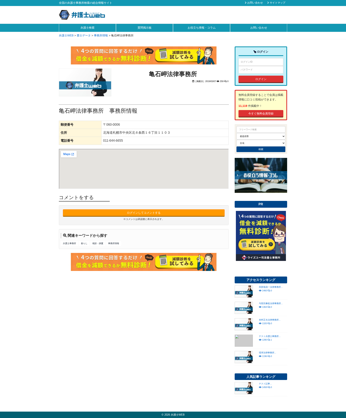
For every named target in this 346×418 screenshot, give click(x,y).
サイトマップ (277, 2)
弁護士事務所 (69, 243)
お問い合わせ (254, 2)
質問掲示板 (145, 27)
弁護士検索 (87, 27)
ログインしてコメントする (144, 212)
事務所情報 (113, 243)
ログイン (261, 79)
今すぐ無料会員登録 (261, 113)
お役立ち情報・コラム (202, 27)
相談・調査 (97, 243)
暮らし (84, 243)
